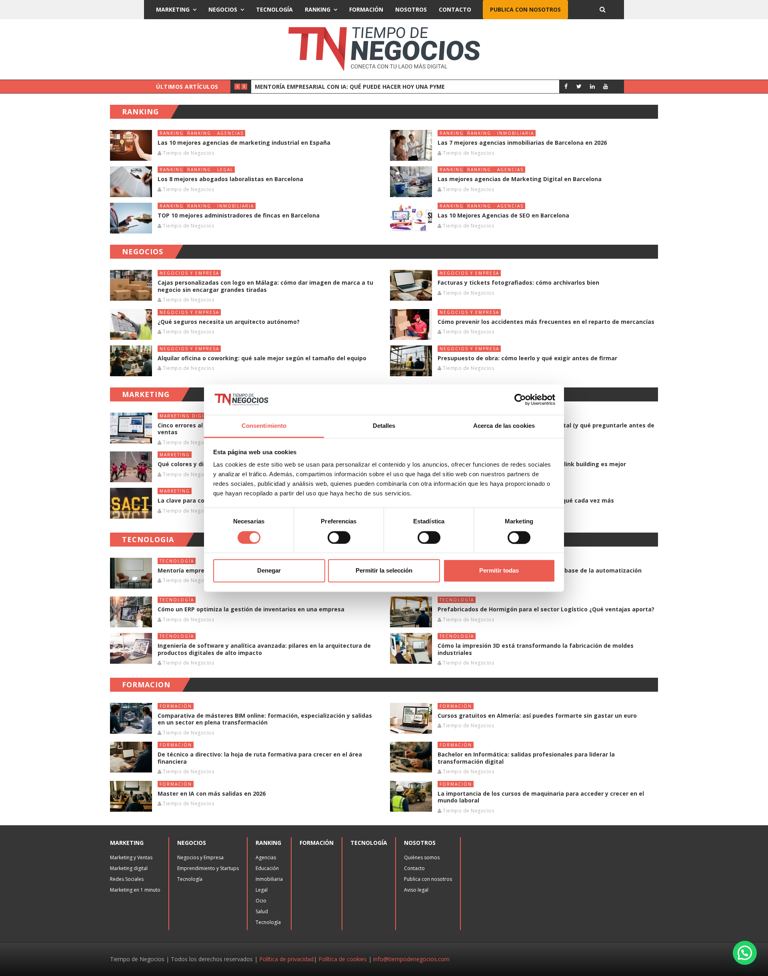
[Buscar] (602, 9)
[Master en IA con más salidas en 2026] (131, 796)
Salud (262, 911)
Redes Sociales (127, 879)
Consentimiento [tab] (264, 426)
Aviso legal (416, 889)
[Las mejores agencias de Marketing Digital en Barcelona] (411, 181)
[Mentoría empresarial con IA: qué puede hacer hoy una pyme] (131, 573)
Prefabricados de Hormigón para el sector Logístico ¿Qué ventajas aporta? (546, 609)
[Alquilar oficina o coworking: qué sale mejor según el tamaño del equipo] (131, 360)
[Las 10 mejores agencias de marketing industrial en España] (131, 145)
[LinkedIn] (592, 86)
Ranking (317, 9)
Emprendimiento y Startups (208, 868)
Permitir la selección (384, 570)
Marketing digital (129, 868)
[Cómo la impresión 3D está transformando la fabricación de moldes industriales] (411, 648)
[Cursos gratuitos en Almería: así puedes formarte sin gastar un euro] (411, 718)
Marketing (173, 9)
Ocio (261, 900)
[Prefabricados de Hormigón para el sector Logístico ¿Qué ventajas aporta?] (411, 612)
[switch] (339, 537)
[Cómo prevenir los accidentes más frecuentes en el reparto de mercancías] (411, 324)
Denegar (269, 570)
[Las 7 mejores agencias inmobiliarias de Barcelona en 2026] (411, 145)
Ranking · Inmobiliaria (500, 133)
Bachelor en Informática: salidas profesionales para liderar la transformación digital (526, 757)
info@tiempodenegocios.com (411, 959)
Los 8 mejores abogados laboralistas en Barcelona (230, 179)
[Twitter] (579, 86)
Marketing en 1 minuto (135, 889)
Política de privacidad (286, 959)
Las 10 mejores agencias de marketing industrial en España (244, 142)
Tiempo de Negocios (188, 153)
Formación (366, 9)
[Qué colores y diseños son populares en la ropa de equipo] (131, 466)
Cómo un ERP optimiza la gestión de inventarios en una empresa (252, 609)
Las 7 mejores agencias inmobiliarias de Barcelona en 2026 (522, 142)
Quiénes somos (422, 857)
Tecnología (274, 9)
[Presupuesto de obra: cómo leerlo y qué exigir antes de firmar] (411, 360)
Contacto (455, 9)
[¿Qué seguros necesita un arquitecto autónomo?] (131, 324)
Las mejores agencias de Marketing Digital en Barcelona (520, 179)
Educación (267, 868)
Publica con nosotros (525, 9)
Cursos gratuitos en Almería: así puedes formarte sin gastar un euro (537, 715)
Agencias (266, 857)
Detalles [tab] (384, 426)
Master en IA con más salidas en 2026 (212, 793)
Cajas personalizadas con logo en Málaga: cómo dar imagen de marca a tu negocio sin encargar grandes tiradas (265, 286)
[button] (745, 953)
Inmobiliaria (269, 879)
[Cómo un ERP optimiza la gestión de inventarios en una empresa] (131, 612)
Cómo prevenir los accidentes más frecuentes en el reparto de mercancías (546, 321)
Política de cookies (342, 959)
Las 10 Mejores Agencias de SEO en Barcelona (503, 215)
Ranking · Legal (210, 169)
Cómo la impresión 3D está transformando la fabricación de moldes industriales (536, 649)
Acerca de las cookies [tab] (504, 426)
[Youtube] (605, 86)
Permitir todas (499, 570)
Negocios (222, 9)
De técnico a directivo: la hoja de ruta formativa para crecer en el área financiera (260, 757)
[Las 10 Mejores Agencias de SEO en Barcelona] (411, 218)
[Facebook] (565, 86)
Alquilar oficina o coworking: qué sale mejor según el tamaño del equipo (262, 358)
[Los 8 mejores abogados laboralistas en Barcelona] (131, 181)
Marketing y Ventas (131, 857)
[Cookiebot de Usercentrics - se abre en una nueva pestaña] (520, 399)
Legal (262, 889)
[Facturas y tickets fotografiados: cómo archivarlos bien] (411, 285)
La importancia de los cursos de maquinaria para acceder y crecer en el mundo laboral (541, 797)
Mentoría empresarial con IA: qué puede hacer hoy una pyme (350, 86)
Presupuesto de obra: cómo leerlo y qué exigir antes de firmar (527, 358)
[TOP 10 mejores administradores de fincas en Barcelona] (131, 218)
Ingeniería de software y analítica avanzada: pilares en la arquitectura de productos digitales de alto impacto (264, 649)
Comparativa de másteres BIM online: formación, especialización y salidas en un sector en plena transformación (265, 719)
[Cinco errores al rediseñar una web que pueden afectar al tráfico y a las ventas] (131, 428)
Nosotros (411, 9)
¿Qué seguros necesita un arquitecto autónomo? (229, 321)
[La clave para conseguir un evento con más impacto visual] (131, 503)
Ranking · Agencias (215, 133)
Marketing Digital (186, 416)
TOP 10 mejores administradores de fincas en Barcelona (239, 215)
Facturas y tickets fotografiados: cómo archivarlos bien (518, 282)
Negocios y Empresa (189, 273)
